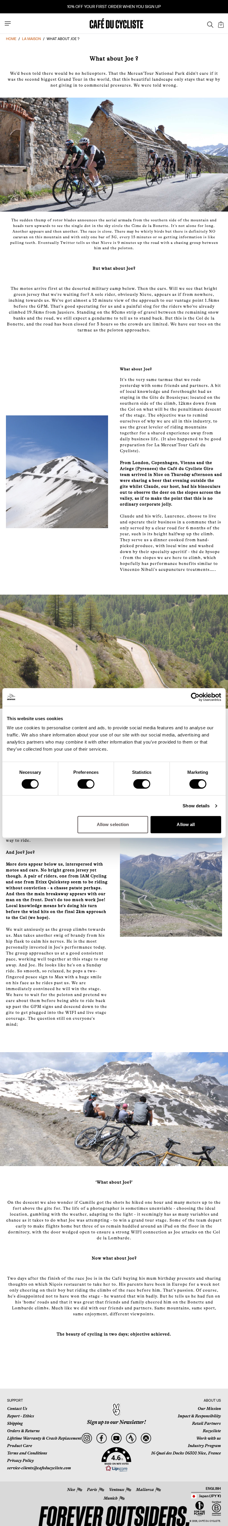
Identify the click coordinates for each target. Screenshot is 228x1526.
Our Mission (209, 1408)
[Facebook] (101, 1438)
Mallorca (145, 1489)
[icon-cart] (220, 23)
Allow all (186, 824)
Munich (111, 1498)
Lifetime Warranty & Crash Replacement (44, 1438)
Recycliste (212, 1430)
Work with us (208, 1438)
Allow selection (113, 824)
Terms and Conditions (27, 1453)
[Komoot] (146, 1438)
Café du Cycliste (209, 1521)
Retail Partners (206, 1423)
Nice (71, 1489)
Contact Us (17, 1408)
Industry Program (204, 1445)
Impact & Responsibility (199, 1416)
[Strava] (131, 1438)
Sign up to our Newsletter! (116, 1422)
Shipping (15, 1423)
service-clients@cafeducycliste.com (39, 1467)
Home (11, 38)
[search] (208, 23)
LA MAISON (31, 38)
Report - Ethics (20, 1416)
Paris (92, 1489)
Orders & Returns (23, 1430)
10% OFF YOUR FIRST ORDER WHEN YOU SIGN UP (114, 6)
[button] (116, 1459)
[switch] (85, 784)
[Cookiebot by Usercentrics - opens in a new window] (195, 697)
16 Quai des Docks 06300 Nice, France (186, 1453)
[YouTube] (116, 1438)
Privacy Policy (20, 1460)
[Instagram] (86, 1438)
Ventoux (116, 1489)
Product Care (19, 1445)
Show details (196, 805)
